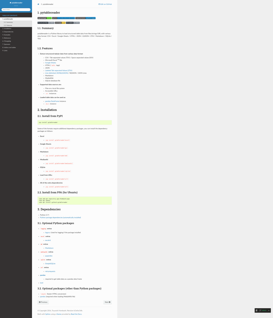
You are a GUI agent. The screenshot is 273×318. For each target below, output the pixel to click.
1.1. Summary (8, 22)
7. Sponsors (6, 44)
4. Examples (6, 35)
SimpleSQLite (50, 263)
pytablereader (16, 3)
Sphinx (47, 314)
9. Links (4, 50)
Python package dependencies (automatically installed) (60, 217)
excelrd (48, 240)
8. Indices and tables (9, 47)
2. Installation (6, 28)
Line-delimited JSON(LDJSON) (56, 73)
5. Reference (6, 38)
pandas (42, 275)
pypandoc (49, 256)
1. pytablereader (7, 19)
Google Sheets (50, 63)
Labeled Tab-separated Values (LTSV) (58, 70)
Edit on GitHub (106, 4)
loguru (47, 232)
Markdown (49, 248)
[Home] (38, 4)
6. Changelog (6, 41)
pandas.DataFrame (52, 101)
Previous (43, 302)
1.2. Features (8, 25)
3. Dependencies (7, 32)
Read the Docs (76, 314)
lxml (41, 283)
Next (107, 302)
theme (59, 314)
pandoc (43, 296)
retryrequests (50, 271)
